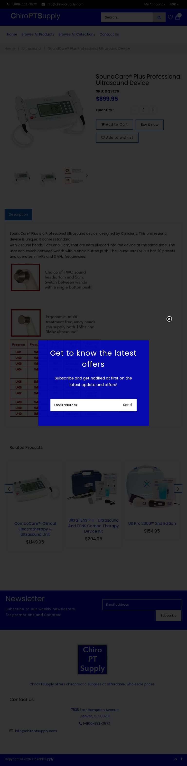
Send (127, 404)
